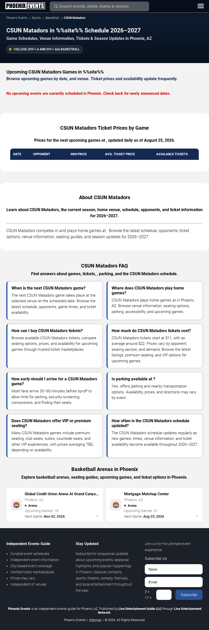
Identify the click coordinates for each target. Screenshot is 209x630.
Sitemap (95, 620)
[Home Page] (25, 6)
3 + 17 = (148, 595)
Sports (36, 18)
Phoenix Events (16, 18)
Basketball (52, 18)
